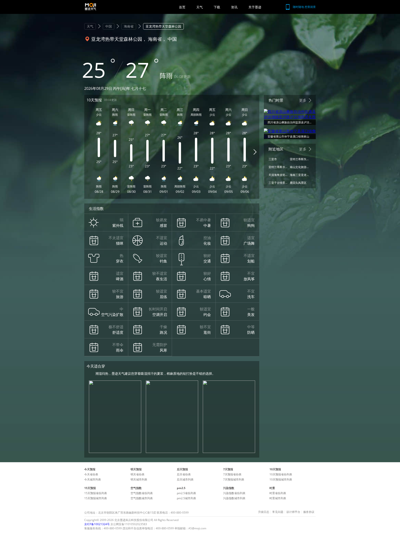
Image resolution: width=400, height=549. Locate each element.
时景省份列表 (277, 493)
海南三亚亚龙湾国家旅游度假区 (299, 175)
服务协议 (308, 512)
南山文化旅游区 (299, 167)
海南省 (129, 26)
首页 (182, 7)
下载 (217, 7)
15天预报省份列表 (95, 493)
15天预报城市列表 (95, 498)
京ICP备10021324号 (97, 524)
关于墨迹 (254, 7)
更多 (302, 100)
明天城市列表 (139, 479)
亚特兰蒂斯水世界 (278, 167)
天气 (199, 7)
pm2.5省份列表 (186, 493)
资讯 (234, 7)
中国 (108, 26)
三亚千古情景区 (278, 183)
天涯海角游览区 (278, 175)
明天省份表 (137, 474)
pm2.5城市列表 (186, 498)
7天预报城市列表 (233, 479)
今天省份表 (91, 474)
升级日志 (263, 512)
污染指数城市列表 (234, 498)
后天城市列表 (185, 479)
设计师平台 (293, 512)
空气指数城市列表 (142, 498)
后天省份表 (184, 474)
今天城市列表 (92, 479)
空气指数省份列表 (142, 493)
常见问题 (277, 512)
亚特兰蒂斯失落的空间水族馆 (299, 159)
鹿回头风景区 (298, 183)
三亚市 (273, 159)
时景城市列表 (277, 498)
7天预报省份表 (232, 474)
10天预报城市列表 (280, 479)
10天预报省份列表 (280, 474)
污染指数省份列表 (234, 493)
